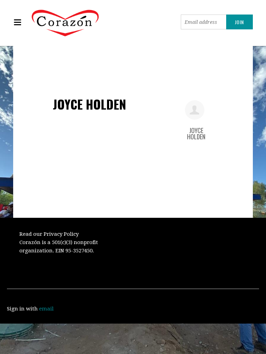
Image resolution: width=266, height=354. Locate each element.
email (46, 309)
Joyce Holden (196, 133)
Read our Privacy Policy (49, 234)
